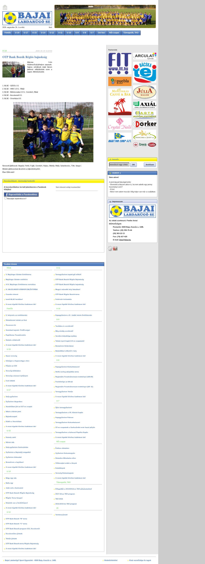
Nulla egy (9, 483)
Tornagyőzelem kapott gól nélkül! (68, 274)
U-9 (77, 33)
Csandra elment (12, 294)
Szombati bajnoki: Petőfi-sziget (18, 330)
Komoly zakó (11, 437)
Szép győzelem (12, 396)
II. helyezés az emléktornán (16, 315)
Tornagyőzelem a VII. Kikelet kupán (69, 412)
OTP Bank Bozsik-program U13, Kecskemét (23, 529)
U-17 (26, 33)
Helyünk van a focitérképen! (17, 503)
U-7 (92, 33)
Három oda (10, 442)
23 (57, 508)
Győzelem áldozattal (14, 457)
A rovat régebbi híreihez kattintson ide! (21, 304)
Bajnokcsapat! (11, 416)
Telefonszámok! (61, 515)
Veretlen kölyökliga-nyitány (66, 336)
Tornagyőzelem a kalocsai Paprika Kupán (71, 432)
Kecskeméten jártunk (14, 534)
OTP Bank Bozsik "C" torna (16, 524)
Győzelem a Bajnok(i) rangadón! (18, 452)
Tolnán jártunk (11, 538)
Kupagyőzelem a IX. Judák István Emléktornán (73, 315)
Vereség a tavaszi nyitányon (17, 376)
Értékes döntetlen (62, 448)
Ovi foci (101, 33)
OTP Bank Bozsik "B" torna (16, 519)
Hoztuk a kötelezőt (13, 340)
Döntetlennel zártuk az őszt (16, 320)
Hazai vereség (11, 356)
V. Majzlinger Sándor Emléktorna (18, 274)
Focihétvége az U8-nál (64, 382)
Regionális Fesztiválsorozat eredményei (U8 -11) (74, 387)
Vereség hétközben (13, 371)
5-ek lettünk (10, 381)
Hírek (9, 268)
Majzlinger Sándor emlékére (17, 279)
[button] (133, 165)
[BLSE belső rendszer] (115, 250)
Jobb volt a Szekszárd (14, 488)
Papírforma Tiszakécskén (16, 335)
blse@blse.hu (125, 240)
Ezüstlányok (60, 468)
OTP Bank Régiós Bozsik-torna (67, 294)
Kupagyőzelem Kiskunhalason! (67, 367)
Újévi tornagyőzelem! (63, 407)
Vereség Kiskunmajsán (64, 473)
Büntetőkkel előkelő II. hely (66, 351)
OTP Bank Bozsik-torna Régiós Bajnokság (22, 543)
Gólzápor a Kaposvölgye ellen (17, 361)
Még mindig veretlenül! (64, 331)
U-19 (17, 33)
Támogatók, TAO (130, 33)
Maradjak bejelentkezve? (16, 199)
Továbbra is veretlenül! (64, 326)
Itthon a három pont (13, 411)
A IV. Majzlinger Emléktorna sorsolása (21, 284)
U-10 (69, 33)
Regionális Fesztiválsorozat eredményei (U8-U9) (74, 377)
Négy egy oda (11, 478)
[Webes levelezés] (5, 9)
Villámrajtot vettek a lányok (66, 463)
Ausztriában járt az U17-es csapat (19, 406)
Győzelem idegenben (14, 401)
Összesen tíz (11, 325)
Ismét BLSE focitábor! (14, 299)
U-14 (43, 33)
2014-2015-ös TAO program (66, 504)
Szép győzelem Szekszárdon (17, 447)
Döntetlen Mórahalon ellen (65, 458)
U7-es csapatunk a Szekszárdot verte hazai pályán (75, 427)
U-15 (34, 33)
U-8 (84, 33)
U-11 (60, 33)
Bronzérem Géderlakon (64, 346)
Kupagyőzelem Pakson (64, 417)
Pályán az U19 (11, 366)
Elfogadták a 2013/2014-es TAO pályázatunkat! (73, 489)
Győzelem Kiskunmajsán (65, 453)
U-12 (52, 33)
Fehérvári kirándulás (63, 299)
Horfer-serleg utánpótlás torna (67, 372)
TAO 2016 (59, 499)
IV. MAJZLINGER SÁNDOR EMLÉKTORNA (22, 289)
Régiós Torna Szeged (14, 498)
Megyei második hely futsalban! (67, 289)
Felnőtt (7, 33)
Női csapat (114, 33)
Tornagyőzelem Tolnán (64, 392)
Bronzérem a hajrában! (15, 462)
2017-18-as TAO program (65, 494)
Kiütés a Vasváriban (13, 421)
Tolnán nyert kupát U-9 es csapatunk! (69, 341)
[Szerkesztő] (110, 250)
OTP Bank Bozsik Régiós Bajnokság (20, 493)
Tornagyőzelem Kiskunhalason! (67, 422)
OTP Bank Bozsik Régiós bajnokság (24, 57)
